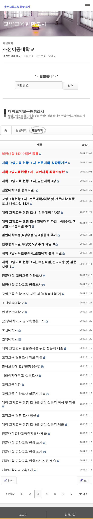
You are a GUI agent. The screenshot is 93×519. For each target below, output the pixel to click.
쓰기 (85, 480)
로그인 (23, 515)
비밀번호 (23, 85)
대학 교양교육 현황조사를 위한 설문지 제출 (33, 348)
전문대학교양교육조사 (18, 469)
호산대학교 (10, 330)
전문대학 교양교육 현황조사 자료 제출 (29, 460)
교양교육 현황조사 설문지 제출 (24, 393)
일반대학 (21, 130)
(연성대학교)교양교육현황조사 (24, 321)
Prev (10, 494)
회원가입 (70, 515)
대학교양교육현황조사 (26, 111)
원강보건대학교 (13, 312)
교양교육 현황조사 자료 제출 (22, 357)
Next (82, 494)
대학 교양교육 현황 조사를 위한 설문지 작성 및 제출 (38, 402)
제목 (40, 145)
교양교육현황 (12, 384)
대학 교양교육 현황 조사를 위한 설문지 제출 (33, 424)
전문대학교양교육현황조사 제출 (25, 433)
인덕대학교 (10, 339)
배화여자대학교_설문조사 (20, 375)
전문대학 (37, 130)
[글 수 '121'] (6, 130)
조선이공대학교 (18, 49)
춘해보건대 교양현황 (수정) (21, 366)
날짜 (85, 145)
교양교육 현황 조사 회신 (19, 415)
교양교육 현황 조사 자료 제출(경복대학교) (32, 293)
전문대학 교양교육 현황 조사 (22, 442)
